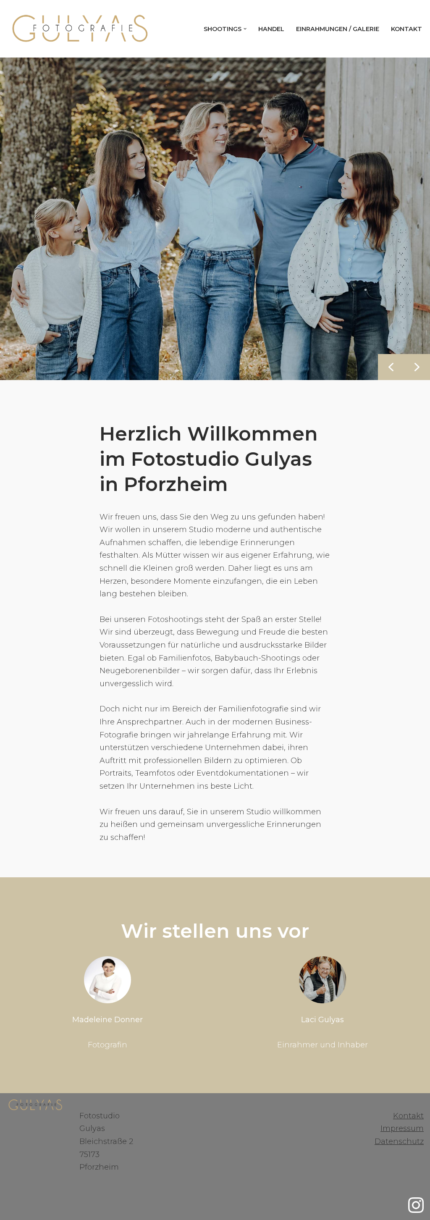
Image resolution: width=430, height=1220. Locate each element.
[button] (245, 28)
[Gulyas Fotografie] (79, 29)
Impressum (402, 1128)
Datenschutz (399, 1141)
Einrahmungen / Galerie (337, 29)
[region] (215, 219)
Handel (271, 29)
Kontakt (406, 29)
